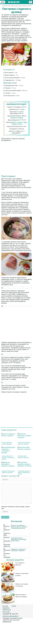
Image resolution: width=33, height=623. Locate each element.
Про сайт (5, 606)
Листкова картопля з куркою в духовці (24, 443)
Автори (14, 606)
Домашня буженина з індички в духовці (8, 471)
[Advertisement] (16, 158)
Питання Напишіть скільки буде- (16, 507)
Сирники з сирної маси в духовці (21, 574)
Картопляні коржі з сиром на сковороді (21, 595)
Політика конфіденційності (10, 616)
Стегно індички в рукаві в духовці (7, 443)
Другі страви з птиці (19, 123)
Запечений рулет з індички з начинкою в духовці (8, 457)
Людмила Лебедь (16, 117)
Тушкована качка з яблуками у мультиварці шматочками (18, 539)
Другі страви (17, 122)
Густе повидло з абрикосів (19, 564)
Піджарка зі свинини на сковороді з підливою (18, 549)
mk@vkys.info (7, 609)
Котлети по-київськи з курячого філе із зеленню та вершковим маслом (19, 526)
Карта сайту (6, 611)
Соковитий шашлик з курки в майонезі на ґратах (24, 472)
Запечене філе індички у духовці (23, 456)
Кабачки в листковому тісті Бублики (21, 585)
